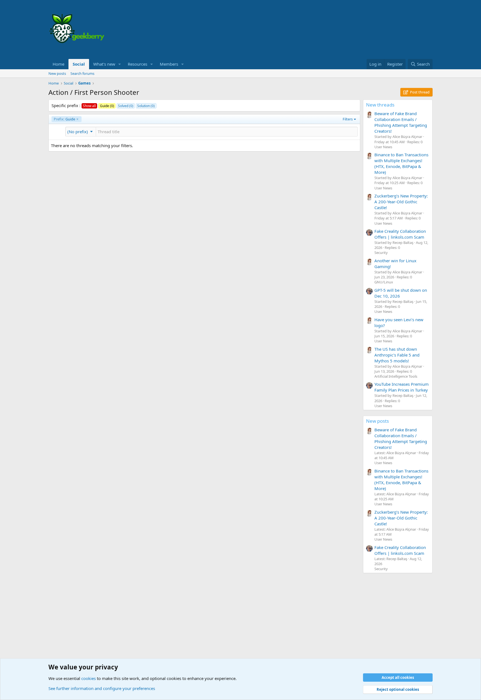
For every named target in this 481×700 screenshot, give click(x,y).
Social (79, 64)
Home (58, 64)
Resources (137, 64)
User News (383, 146)
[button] (120, 64)
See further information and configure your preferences (101, 688)
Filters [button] (348, 119)
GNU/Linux (383, 282)
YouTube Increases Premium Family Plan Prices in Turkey (401, 387)
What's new (104, 64)
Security (381, 252)
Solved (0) (125, 105)
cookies (88, 678)
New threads (380, 105)
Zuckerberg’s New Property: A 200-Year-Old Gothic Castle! (401, 201)
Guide (64, 119)
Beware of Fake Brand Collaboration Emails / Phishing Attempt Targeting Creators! (400, 122)
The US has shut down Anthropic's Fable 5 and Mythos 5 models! (396, 354)
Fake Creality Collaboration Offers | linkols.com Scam (400, 234)
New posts (57, 73)
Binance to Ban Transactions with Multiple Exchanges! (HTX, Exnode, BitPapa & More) (401, 163)
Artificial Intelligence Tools (395, 376)
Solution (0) (146, 105)
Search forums (82, 73)
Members (169, 64)
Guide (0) (107, 105)
